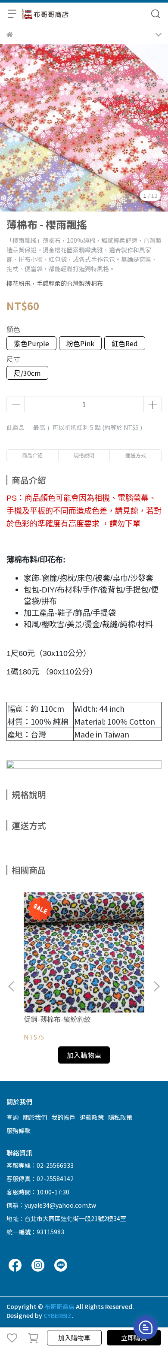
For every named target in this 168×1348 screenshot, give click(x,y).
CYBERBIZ (58, 1315)
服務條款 (18, 1130)
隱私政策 (120, 1117)
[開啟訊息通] (146, 1327)
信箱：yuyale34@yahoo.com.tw (51, 1205)
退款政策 (92, 1117)
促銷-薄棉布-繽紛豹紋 (57, 1019)
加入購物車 (74, 1337)
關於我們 (35, 1117)
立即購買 (134, 1337)
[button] (156, 986)
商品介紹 (32, 455)
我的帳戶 (63, 1117)
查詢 (12, 1117)
